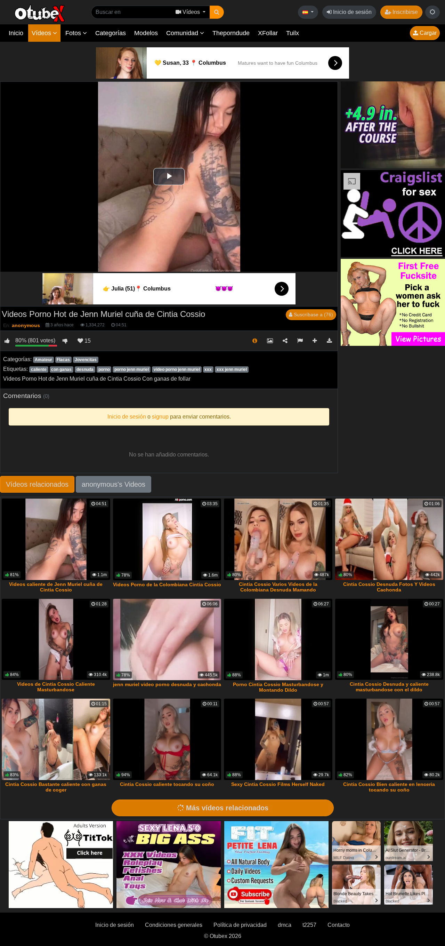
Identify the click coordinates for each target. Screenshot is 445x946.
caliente (39, 369)
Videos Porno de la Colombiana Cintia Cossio (167, 584)
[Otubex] (39, 13)
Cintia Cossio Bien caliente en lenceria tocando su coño (389, 787)
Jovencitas (86, 359)
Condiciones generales (173, 925)
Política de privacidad (240, 925)
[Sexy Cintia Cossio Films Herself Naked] (278, 739)
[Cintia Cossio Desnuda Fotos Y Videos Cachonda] (389, 539)
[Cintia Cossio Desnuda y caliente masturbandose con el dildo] (389, 639)
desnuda (85, 369)
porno (104, 369)
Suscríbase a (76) (312, 314)
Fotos (74, 33)
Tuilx (292, 33)
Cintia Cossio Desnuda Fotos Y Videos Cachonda (389, 587)
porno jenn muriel (131, 369)
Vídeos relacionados (37, 484)
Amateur (43, 359)
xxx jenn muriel (232, 369)
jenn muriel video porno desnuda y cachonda (167, 684)
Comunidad (183, 33)
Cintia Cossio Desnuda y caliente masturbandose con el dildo (389, 686)
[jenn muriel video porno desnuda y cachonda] (167, 640)
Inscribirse (404, 12)
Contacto (338, 925)
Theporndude (231, 33)
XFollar (268, 33)
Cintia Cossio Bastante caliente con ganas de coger (55, 787)
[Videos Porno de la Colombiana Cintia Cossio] (167, 539)
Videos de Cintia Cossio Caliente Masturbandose (56, 686)
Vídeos (42, 33)
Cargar (427, 33)
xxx (208, 369)
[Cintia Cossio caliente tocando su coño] (167, 739)
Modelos (146, 33)
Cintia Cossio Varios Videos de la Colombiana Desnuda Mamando (278, 587)
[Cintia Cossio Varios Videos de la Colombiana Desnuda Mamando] (278, 539)
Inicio (16, 33)
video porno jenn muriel (177, 369)
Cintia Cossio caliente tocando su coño (167, 784)
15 (87, 341)
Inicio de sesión (352, 12)
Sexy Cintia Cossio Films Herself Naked (278, 784)
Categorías (110, 33)
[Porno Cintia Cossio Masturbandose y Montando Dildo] (278, 640)
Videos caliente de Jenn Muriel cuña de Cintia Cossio (56, 587)
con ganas (61, 369)
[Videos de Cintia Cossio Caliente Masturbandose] (56, 639)
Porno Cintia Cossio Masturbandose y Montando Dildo (278, 687)
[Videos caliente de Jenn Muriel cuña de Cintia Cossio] (56, 539)
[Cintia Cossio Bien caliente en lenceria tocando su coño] (389, 739)
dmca (284, 925)
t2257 (309, 925)
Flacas (63, 359)
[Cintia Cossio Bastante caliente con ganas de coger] (56, 739)
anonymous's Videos (113, 484)
